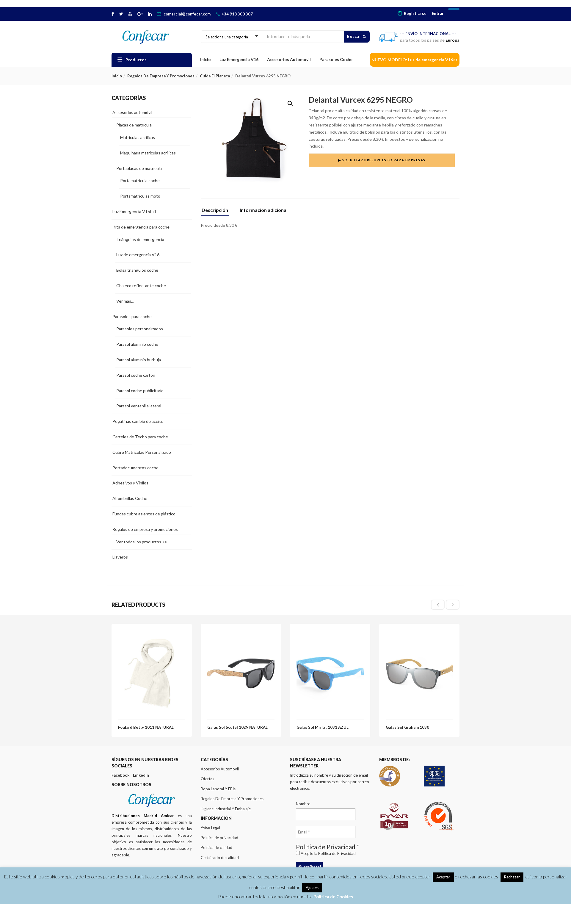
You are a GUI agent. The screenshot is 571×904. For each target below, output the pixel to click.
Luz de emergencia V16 (137, 254)
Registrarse (415, 13)
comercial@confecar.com (187, 14)
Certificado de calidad (220, 857)
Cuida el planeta (215, 75)
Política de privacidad (219, 837)
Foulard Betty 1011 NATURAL (146, 727)
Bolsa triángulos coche (137, 270)
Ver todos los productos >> (141, 541)
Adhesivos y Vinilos (130, 482)
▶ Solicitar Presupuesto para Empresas (382, 160)
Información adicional (264, 210)
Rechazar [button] (512, 877)
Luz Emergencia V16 (238, 59)
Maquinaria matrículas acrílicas (148, 152)
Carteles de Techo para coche (140, 436)
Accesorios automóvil (132, 112)
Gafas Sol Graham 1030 (407, 727)
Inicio (205, 59)
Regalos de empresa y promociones (160, 75)
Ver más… (125, 301)
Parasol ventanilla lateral (138, 405)
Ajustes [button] (312, 887)
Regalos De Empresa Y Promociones (232, 798)
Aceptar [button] (443, 877)
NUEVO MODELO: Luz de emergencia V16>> (414, 59)
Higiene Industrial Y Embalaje (226, 808)
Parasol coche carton (135, 375)
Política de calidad (216, 847)
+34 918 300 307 (237, 14)
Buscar (355, 36)
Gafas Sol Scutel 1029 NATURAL (237, 727)
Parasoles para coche (132, 316)
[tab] (217, 212)
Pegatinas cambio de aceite (137, 421)
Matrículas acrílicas (137, 137)
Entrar (438, 13)
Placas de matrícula (134, 124)
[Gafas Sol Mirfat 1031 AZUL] (330, 633)
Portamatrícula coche (140, 180)
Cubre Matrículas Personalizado (141, 452)
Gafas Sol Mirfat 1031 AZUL (323, 727)
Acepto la (328, 853)
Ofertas (207, 778)
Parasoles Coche (335, 59)
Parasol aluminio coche (137, 344)
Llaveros (120, 556)
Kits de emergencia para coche (141, 226)
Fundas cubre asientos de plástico (143, 513)
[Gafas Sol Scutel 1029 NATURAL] (240, 633)
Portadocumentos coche (135, 467)
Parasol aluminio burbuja (138, 359)
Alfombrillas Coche (129, 498)
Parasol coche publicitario (140, 390)
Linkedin (141, 775)
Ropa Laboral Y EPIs (218, 788)
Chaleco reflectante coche (141, 285)
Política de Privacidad (337, 853)
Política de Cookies (333, 896)
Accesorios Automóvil (220, 769)
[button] (290, 103)
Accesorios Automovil (289, 59)
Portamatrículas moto (140, 195)
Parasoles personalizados (139, 328)
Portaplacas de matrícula (139, 168)
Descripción (215, 210)
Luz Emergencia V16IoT (134, 211)
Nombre (303, 803)
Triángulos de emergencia (140, 239)
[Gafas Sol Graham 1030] (419, 633)
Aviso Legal (210, 827)
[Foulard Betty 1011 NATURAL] (151, 633)
